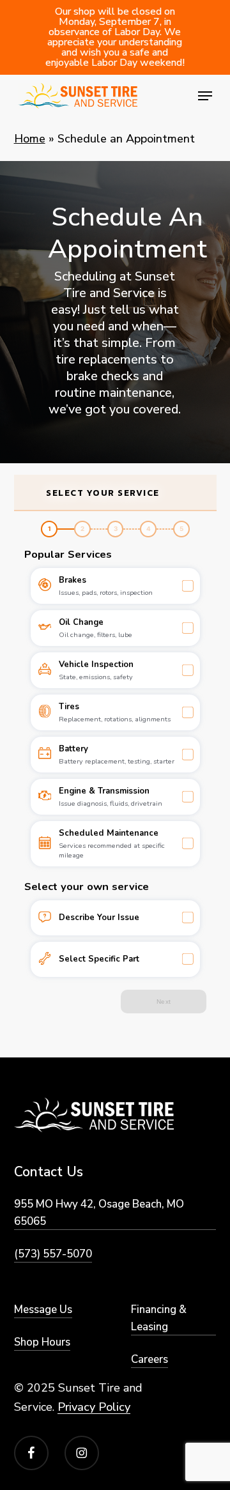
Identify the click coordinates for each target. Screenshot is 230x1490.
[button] (205, 95)
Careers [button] (149, 1359)
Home (29, 138)
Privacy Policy (93, 1407)
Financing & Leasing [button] (159, 1318)
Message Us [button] (43, 1309)
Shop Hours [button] (42, 1342)
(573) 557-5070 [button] (53, 1254)
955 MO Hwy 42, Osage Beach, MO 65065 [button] (99, 1213)
